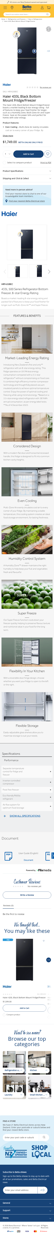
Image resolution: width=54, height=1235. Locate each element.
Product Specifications (13, 171)
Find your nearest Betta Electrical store (27, 201)
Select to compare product (19, 162)
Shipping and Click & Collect (16, 178)
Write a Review (27, 895)
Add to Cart (28, 154)
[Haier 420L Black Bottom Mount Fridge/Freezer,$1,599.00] (24, 960)
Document (28, 860)
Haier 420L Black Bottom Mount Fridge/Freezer (24, 997)
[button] (48, 272)
